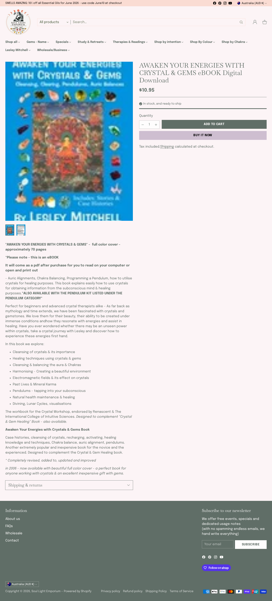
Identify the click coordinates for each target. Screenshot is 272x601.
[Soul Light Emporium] (18, 22)
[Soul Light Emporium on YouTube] (230, 4)
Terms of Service (181, 591)
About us (12, 519)
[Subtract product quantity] (142, 125)
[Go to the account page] (254, 22)
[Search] (241, 22)
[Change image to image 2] (20, 230)
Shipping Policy (156, 591)
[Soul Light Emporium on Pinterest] (220, 4)
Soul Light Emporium (46, 591)
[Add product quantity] (156, 125)
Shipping (167, 146)
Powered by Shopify (77, 591)
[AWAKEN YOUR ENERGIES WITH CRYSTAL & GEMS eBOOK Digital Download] (69, 141)
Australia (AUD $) (253, 3)
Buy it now (202, 135)
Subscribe (251, 544)
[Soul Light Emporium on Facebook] (214, 4)
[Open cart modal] (264, 22)
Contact (12, 540)
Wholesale (13, 533)
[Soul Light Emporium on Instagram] (225, 4)
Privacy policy (110, 591)
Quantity (146, 116)
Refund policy (132, 591)
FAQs (9, 526)
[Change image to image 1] (9, 230)
